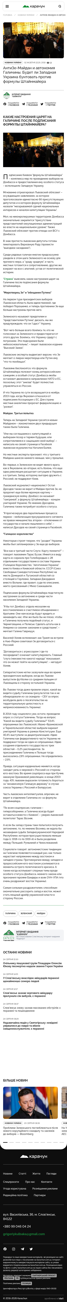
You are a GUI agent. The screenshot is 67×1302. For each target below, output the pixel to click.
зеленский (26, 913)
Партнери (40, 1195)
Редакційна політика (15, 1195)
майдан (41, 913)
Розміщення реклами (45, 1188)
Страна (8, 278)
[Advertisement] (33, 1052)
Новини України (26, 15)
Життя (36, 1173)
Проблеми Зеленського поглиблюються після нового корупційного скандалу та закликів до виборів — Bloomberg (30, 1130)
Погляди (51, 1173)
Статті (22, 1173)
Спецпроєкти (11, 1181)
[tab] (5, 1142)
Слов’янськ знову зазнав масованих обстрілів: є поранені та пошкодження (32, 1009)
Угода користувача (14, 1188)
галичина (10, 913)
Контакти (46, 1181)
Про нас (30, 1181)
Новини (7, 1173)
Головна (7, 15)
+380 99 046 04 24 (17, 1226)
